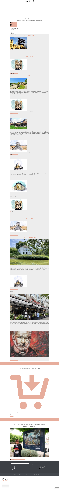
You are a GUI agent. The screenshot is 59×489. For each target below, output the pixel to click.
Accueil (13, 2)
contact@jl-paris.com (42, 468)
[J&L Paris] (30, 2)
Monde (32, 467)
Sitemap (48, 474)
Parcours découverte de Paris (14, 28)
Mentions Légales (44, 474)
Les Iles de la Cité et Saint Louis (14, 31)
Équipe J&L (35, 2)
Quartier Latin (12, 29)
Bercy (11, 32)
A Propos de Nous (30, 474)
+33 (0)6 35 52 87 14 (42, 467)
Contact (42, 2)
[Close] (3, 478)
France (19, 2)
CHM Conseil (20, 474)
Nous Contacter (34, 474)
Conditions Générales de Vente (39, 474)
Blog (39, 2)
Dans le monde (24, 2)
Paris (16, 2)
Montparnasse (12, 33)
